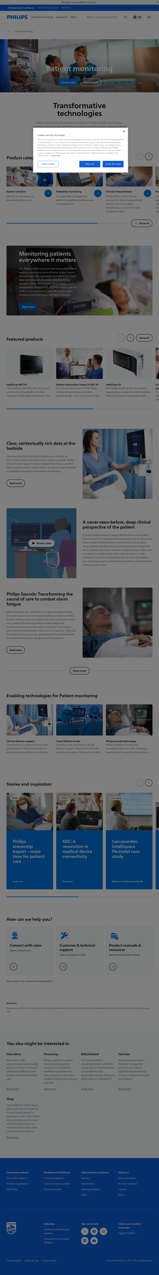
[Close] (123, 131)
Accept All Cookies (113, 164)
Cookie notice (56, 155)
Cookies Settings (48, 164)
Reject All (90, 164)
